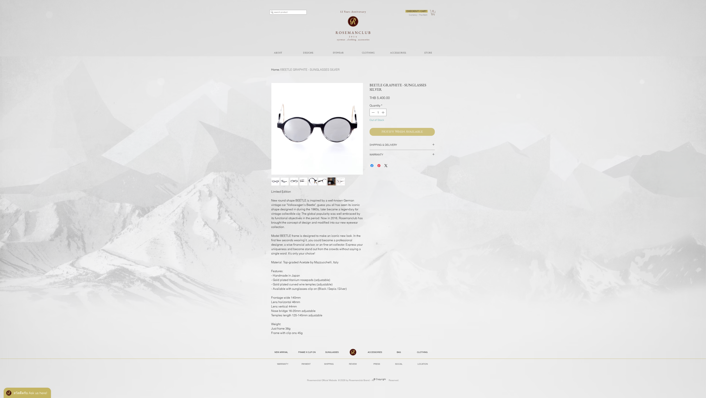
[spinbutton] (378, 112)
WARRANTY (282, 364)
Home (275, 69)
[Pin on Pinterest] (379, 165)
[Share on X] (386, 165)
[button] (433, 12)
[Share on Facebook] (372, 165)
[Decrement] (372, 112)
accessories (364, 39)
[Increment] (383, 112)
